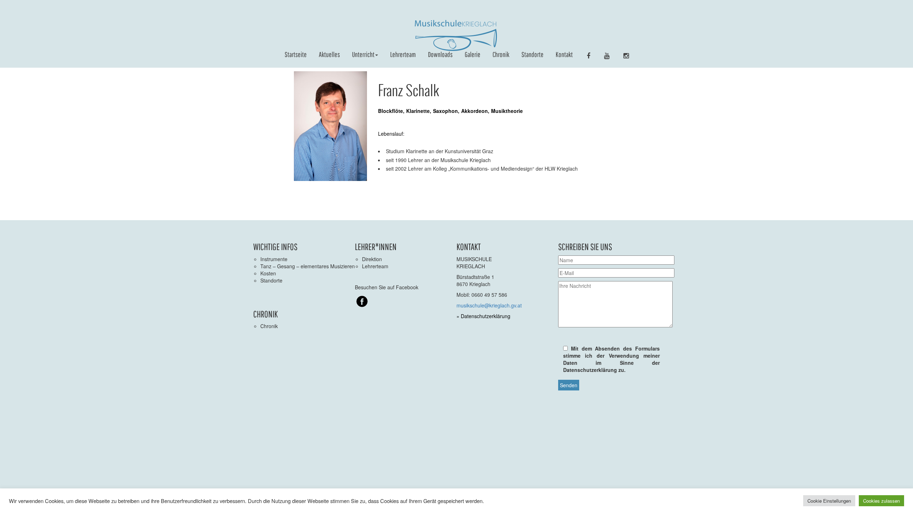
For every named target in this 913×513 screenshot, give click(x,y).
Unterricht (363, 54)
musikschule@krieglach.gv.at (489, 305)
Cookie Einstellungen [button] (829, 500)
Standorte (532, 54)
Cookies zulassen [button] (881, 500)
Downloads (440, 54)
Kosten (268, 273)
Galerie (472, 54)
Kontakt (564, 54)
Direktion (372, 259)
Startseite (296, 54)
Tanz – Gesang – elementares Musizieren (307, 266)
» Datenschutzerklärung (483, 316)
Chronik (501, 54)
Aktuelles (329, 54)
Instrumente (273, 259)
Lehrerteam (403, 54)
